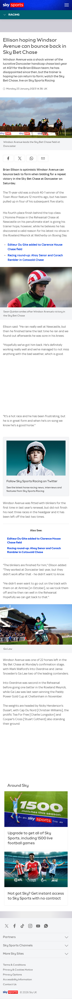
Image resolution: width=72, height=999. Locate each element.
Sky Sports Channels (18, 945)
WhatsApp (46, 926)
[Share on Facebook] (8, 158)
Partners (9, 937)
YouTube (38, 926)
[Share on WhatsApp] (31, 158)
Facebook (14, 926)
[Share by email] (43, 158)
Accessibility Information (17, 979)
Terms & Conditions (14, 965)
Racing (14, 14)
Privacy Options (12, 974)
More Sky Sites (13, 953)
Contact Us (9, 984)
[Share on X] (20, 158)
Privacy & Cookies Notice (18, 969)
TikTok (22, 926)
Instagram (30, 926)
